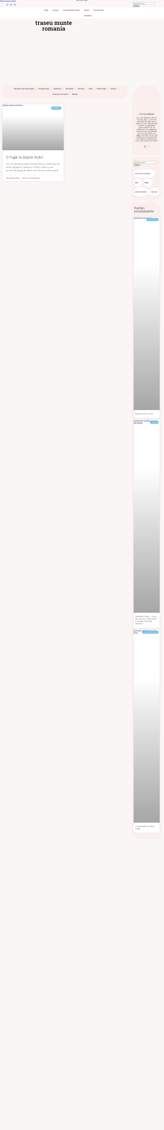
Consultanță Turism (71, 10)
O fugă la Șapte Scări (24, 157)
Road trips (101, 89)
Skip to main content (8, 1)
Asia (90, 89)
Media (86, 10)
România (87, 16)
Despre (55, 10)
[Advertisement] (82, 56)
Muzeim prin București (24, 89)
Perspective (99, 10)
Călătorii (57, 89)
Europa (81, 89)
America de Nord (60, 94)
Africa (113, 89)
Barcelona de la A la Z (144, 414)
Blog (46, 10)
